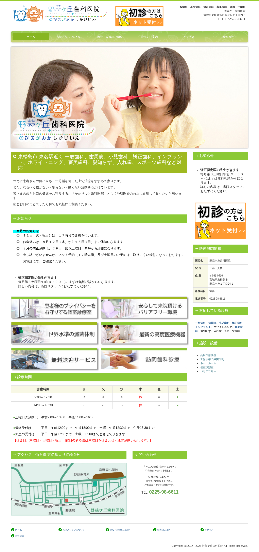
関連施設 (228, 36)
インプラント (203, 326)
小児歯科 (224, 322)
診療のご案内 (149, 36)
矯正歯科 (237, 322)
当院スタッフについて (70, 36)
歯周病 (212, 322)
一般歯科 (200, 322)
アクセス (188, 36)
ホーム (31, 36)
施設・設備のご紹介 (110, 36)
